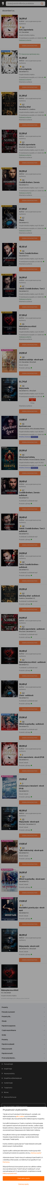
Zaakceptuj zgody (23, 1178)
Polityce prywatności (10, 1173)
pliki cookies (20, 1116)
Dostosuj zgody (36, 1153)
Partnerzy (6, 1162)
